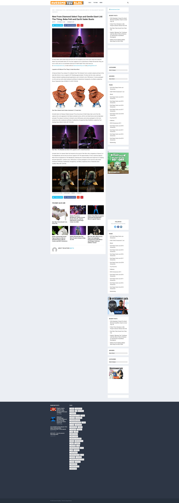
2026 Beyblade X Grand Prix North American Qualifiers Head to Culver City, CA (118, 20)
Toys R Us (78, 461)
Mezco (72, 443)
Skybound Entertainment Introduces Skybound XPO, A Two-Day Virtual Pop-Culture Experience (62, 419)
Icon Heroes (73, 429)
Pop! (72, 450)
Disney (83, 415)
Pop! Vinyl (77, 450)
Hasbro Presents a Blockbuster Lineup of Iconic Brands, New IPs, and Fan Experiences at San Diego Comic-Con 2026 (77, 219)
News (101, 2)
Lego (72, 431)
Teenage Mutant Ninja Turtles (77, 459)
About (111, 94)
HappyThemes (69, 500)
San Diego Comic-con (75, 454)
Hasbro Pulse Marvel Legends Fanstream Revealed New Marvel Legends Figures (96, 217)
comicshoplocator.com (58, 65)
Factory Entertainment (75, 422)
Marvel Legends (74, 434)
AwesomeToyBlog (57, 500)
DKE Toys (72, 417)
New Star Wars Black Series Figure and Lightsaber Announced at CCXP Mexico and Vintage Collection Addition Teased (95, 239)
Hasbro (80, 427)
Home (53, 10)
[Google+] (78, 25)
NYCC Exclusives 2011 (115, 123)
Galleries (112, 120)
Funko (84, 422)
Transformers (74, 464)
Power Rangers (74, 452)
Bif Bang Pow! (79, 408)
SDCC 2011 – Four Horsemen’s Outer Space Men (57, 434)
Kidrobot (80, 429)
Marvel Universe (74, 436)
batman (72, 408)
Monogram (73, 445)
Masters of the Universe (76, 438)
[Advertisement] (118, 198)
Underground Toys (75, 466)
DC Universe (73, 413)
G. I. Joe (72, 424)
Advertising (113, 142)
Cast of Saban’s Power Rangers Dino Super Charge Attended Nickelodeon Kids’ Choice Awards (58, 428)
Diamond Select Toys (60, 10)
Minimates (77, 443)
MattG (53, 21)
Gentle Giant (67, 193)
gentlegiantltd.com (91, 65)
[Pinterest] (81, 25)
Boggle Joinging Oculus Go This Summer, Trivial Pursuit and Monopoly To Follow (62, 410)
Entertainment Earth (75, 420)
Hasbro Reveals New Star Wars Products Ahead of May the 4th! (77, 238)
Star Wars (79, 193)
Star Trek (73, 457)
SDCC (90, 2)
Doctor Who (79, 417)
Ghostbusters (74, 427)
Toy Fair (95, 2)
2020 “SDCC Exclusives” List (117, 91)
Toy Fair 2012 (113, 118)
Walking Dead (73, 468)
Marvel (73, 193)
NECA (78, 445)
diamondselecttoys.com (79, 65)
